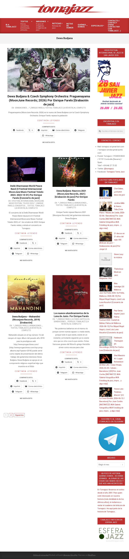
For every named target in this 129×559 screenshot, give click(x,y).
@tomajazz (109, 168)
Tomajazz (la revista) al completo (69, 108)
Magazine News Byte (70, 555)
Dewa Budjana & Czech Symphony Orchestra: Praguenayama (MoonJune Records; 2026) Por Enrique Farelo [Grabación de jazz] (48, 100)
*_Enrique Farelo (36, 108)
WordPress (91, 555)
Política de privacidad (41, 555)
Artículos (84, 319)
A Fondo (75, 319)
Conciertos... (20, 206)
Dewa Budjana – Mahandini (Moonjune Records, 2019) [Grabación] (26, 319)
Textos (48, 108)
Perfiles (71, 322)
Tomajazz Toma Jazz (116, 172)
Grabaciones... (21, 108)
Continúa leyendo (48, 120)
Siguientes (19, 415)
